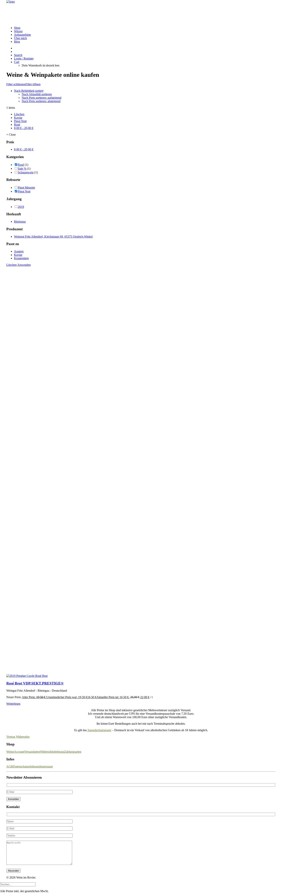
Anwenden (24, 264)
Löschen (19, 114)
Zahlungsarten (72, 751)
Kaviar (18, 117)
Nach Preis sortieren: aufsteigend (41, 97)
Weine (10, 751)
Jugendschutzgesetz (99, 730)
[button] (18, 55)
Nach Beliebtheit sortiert (28, 90)
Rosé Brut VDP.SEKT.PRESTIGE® (34, 683)
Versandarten (32, 751)
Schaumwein (26, 172)
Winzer (18, 31)
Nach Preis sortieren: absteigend (41, 101)
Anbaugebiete (22, 34)
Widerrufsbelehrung (52, 751)
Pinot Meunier (26, 187)
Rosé (17, 124)
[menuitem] (145, 28)
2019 (21, 206)
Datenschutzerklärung (26, 766)
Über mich (20, 38)
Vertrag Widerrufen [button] (18, 736)
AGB (9, 766)
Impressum (46, 766)
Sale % (22, 168)
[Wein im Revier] (141, 11)
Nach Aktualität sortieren (37, 94)
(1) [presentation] (26, 164)
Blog (17, 41)
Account (19, 751)
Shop (17, 27)
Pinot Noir (20, 121)
